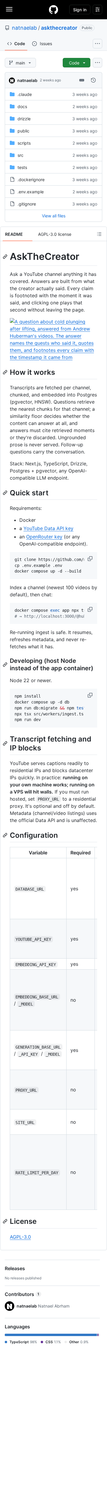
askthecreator (59, 28)
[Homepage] (53, 9)
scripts (24, 143)
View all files (53, 215)
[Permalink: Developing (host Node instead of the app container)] (5, 664)
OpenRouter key (44, 537)
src (20, 155)
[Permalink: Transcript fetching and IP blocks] (5, 743)
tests (22, 167)
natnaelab (24, 28)
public (23, 130)
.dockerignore (31, 179)
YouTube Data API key (48, 528)
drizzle (24, 118)
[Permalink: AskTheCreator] (5, 256)
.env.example (31, 191)
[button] (90, 558)
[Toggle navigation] (9, 9)
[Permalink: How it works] (5, 372)
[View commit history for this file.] (93, 80)
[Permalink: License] (5, 1221)
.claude (25, 94)
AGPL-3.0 (20, 1237)
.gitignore (27, 203)
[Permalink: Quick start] (5, 493)
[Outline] (99, 234)
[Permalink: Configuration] (5, 835)
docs (22, 106)
